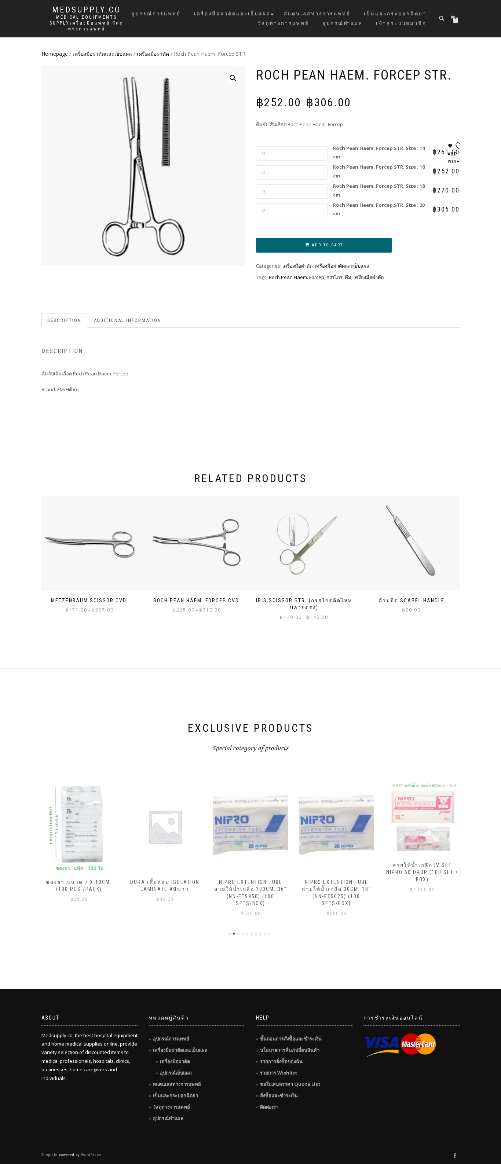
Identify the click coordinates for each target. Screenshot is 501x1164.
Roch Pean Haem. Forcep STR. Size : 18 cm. (379, 190)
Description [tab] (64, 320)
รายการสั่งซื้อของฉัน (281, 1061)
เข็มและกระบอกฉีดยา (395, 13)
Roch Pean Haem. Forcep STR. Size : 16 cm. (379, 171)
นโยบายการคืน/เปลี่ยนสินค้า (289, 1050)
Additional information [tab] (127, 320)
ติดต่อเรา (269, 1107)
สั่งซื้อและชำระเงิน (279, 1095)
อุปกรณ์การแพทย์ (156, 13)
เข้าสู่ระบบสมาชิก (401, 23)
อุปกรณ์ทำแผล (342, 23)
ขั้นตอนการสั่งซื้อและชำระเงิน (291, 1038)
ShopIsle (50, 1154)
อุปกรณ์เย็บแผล (176, 1072)
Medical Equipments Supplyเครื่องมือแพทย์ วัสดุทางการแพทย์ (87, 23)
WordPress (90, 1154)
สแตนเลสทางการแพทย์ (317, 13)
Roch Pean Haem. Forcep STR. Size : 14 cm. (379, 152)
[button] (232, 78)
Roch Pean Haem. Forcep (296, 277)
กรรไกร (334, 277)
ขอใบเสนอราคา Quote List (290, 1084)
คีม (348, 277)
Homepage (54, 53)
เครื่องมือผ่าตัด (153, 53)
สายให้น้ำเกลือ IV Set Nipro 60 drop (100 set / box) (422, 872)
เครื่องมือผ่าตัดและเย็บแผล (232, 13)
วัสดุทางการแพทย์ (283, 23)
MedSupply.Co (86, 9)
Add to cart (327, 245)
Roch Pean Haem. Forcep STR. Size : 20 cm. (379, 209)
